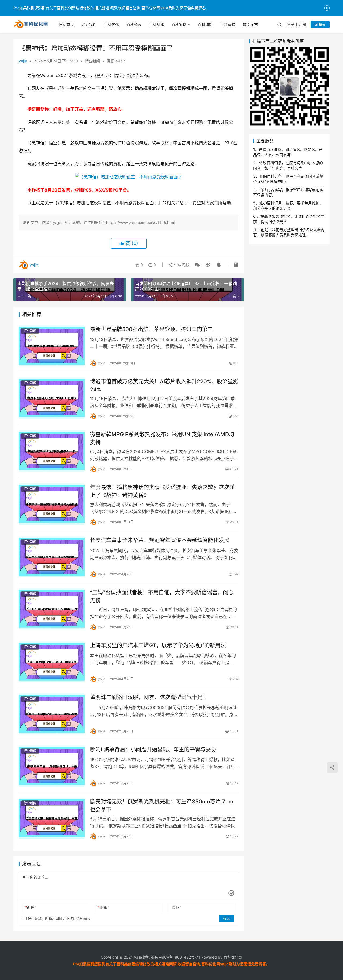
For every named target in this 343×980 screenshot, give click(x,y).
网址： (177, 907)
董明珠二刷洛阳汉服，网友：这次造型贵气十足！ (149, 697)
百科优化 (111, 24)
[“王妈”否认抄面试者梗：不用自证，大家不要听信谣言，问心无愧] (52, 609)
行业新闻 (92, 61)
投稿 (321, 24)
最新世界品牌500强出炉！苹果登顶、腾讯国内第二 (151, 329)
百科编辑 (205, 24)
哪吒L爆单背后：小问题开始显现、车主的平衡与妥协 (153, 749)
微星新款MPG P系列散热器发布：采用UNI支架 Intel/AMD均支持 (162, 438)
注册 (302, 24)
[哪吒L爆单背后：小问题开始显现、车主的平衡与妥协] (52, 766)
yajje (23, 61)
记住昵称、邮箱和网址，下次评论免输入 (58, 918)
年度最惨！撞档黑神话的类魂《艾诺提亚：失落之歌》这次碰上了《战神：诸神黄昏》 (162, 491)
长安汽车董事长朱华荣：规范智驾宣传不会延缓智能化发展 (159, 540)
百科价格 (227, 24)
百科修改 (133, 24)
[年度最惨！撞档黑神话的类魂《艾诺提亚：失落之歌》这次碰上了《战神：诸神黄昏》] (52, 504)
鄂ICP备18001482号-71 (179, 957)
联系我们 (88, 24)
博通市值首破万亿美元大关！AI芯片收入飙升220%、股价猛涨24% (164, 385)
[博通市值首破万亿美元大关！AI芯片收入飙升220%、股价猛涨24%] (52, 398)
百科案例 (179, 24)
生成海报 (181, 264)
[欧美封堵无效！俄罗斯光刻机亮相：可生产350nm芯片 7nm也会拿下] (52, 818)
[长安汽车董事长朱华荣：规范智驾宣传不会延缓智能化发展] (52, 556)
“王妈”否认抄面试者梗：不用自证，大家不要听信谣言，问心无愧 (162, 596)
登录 (290, 24)
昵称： (31, 907)
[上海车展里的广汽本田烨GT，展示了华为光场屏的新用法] (52, 662)
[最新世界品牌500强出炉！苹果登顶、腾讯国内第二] (52, 345)
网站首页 (66, 24)
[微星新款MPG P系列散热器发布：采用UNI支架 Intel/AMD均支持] (52, 451)
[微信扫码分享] (197, 265)
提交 (226, 918)
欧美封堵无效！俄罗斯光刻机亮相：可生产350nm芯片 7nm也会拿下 (161, 805)
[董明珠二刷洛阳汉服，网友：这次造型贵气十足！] (52, 713)
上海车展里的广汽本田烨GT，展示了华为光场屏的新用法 (158, 645)
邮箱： (104, 907)
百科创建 (156, 24)
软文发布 (250, 24)
